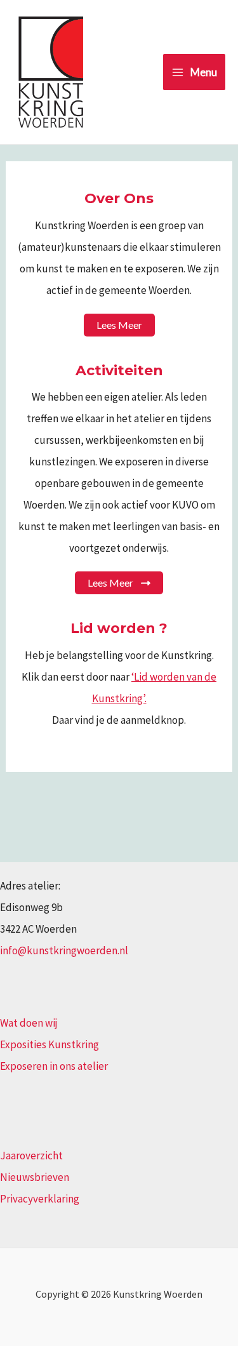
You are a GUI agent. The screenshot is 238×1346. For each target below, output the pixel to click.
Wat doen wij (29, 1023)
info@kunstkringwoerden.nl (64, 950)
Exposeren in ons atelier (54, 1066)
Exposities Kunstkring (49, 1044)
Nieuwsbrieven (34, 1177)
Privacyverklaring (39, 1199)
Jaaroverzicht (31, 1156)
